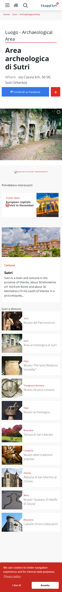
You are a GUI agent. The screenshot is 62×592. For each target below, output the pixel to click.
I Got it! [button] (16, 585)
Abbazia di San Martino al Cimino (40, 479)
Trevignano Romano (34, 385)
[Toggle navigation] (7, 5)
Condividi (26, 92)
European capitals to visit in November (20, 203)
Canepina (28, 450)
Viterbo (27, 472)
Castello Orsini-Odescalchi (41, 524)
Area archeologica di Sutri (40, 345)
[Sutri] (31, 242)
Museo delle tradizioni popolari (38, 457)
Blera (26, 495)
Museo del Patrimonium (39, 323)
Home (6, 14)
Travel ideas (13, 197)
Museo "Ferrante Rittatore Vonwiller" (41, 367)
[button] (54, 205)
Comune (9, 265)
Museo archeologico (37, 412)
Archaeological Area (30, 14)
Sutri (14, 14)
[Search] (25, 5)
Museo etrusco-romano (39, 390)
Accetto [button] (45, 585)
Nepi (26, 361)
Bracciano (29, 430)
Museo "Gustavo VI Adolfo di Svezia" (40, 502)
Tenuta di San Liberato (38, 434)
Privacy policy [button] (12, 576)
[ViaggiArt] (16, 5)
